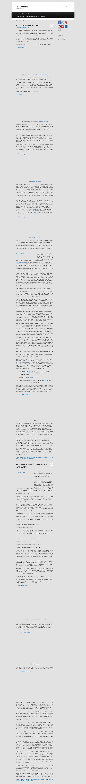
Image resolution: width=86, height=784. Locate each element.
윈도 (22, 458)
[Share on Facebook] (59, 22)
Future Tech (21, 13)
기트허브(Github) (21, 362)
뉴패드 (49, 779)
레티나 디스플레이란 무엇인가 (27, 25)
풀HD (27, 458)
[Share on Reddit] (59, 26)
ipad (37, 779)
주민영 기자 (27, 27)
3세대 (29, 779)
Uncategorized (22, 779)
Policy (42, 13)
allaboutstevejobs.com (30, 619)
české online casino (20, 16)
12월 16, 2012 (32, 377)
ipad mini (40, 779)
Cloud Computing (29, 13)
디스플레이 (38, 457)
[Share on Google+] (66, 22)
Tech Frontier (22, 6)
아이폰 (51, 457)
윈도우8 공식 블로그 (32, 213)
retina (29, 457)
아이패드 (47, 457)
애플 (20, 458)
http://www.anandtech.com (21, 262)
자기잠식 (26, 780)
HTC (27, 457)
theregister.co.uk (39, 619)
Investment (47, 13)
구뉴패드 (45, 779)
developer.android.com (43, 190)
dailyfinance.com (36, 664)
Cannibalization (33, 779)
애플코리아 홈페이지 (43, 74)
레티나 (41, 457)
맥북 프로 (44, 457)
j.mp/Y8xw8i (30, 371)
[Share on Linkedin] (66, 26)
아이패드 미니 (22, 780)
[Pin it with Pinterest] (62, 26)
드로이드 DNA (33, 457)
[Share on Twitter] (62, 22)
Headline (21, 457)
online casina (43, 16)
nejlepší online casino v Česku (56, 13)
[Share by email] (59, 29)
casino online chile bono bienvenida (32, 16)
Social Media (36, 13)
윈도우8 (24, 458)
